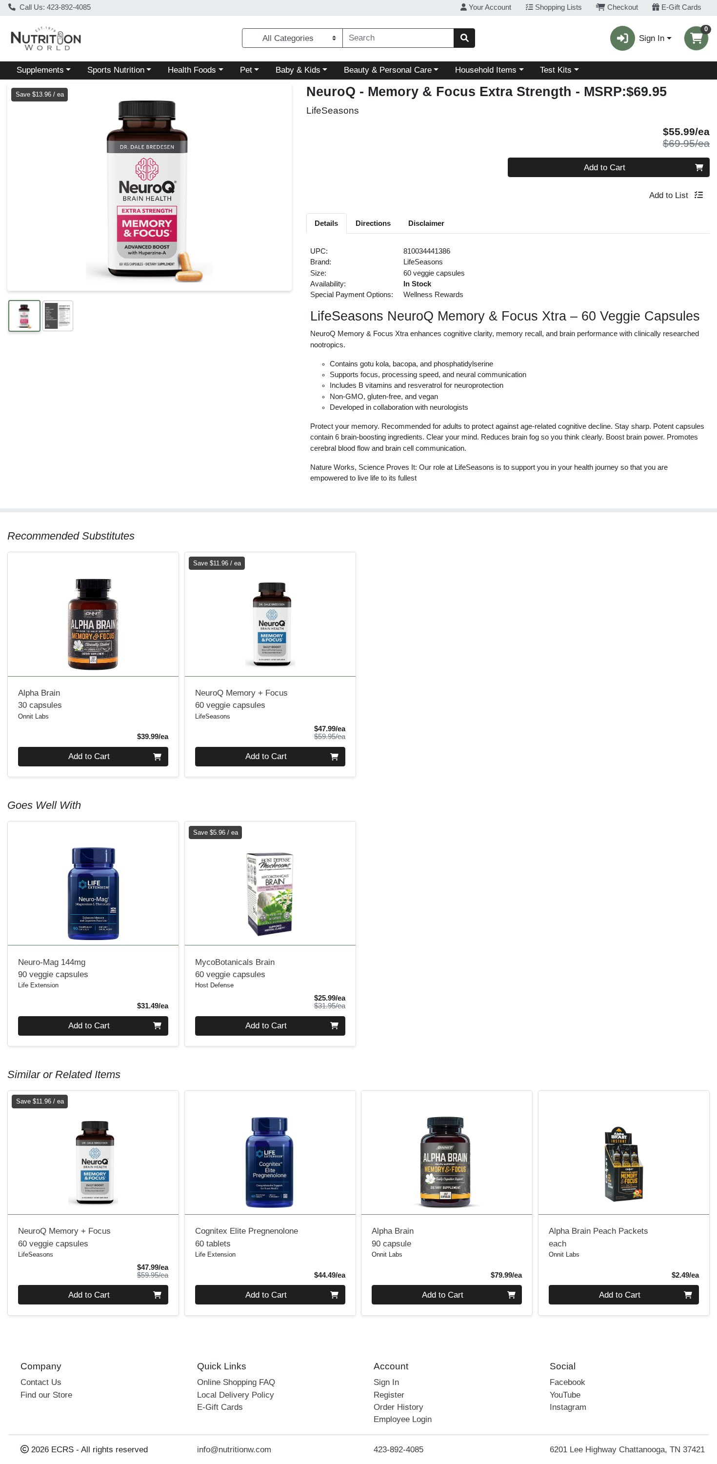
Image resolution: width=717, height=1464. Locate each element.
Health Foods (192, 70)
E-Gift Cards (680, 7)
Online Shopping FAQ (236, 1382)
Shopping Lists (557, 7)
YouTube (565, 1395)
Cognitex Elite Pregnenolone (246, 1237)
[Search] (464, 38)
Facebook (567, 1382)
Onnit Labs (33, 716)
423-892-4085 (398, 1449)
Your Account (489, 7)
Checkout (621, 7)
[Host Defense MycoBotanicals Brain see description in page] (270, 883)
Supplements (40, 70)
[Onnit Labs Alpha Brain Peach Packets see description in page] (624, 1152)
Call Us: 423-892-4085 (54, 7)
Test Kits (556, 70)
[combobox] (398, 38)
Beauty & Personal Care (388, 70)
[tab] (326, 223)
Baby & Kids (298, 70)
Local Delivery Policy (235, 1395)
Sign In (386, 1382)
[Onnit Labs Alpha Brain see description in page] (93, 614)
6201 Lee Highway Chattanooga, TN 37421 (627, 1449)
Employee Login (403, 1419)
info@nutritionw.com (234, 1449)
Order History (398, 1407)
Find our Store (46, 1395)
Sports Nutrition (115, 70)
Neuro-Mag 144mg (53, 968)
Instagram (568, 1407)
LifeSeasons (423, 262)
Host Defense (214, 985)
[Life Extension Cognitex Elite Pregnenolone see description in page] (270, 1152)
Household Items (486, 70)
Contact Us (40, 1382)
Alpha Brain (40, 699)
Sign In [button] (651, 38)
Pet (246, 70)
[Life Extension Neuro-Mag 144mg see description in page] (93, 883)
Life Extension (38, 985)
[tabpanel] (508, 369)
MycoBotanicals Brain (235, 968)
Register (389, 1395)
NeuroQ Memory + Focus (241, 699)
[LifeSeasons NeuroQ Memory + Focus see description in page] (270, 614)
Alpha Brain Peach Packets (598, 1237)
